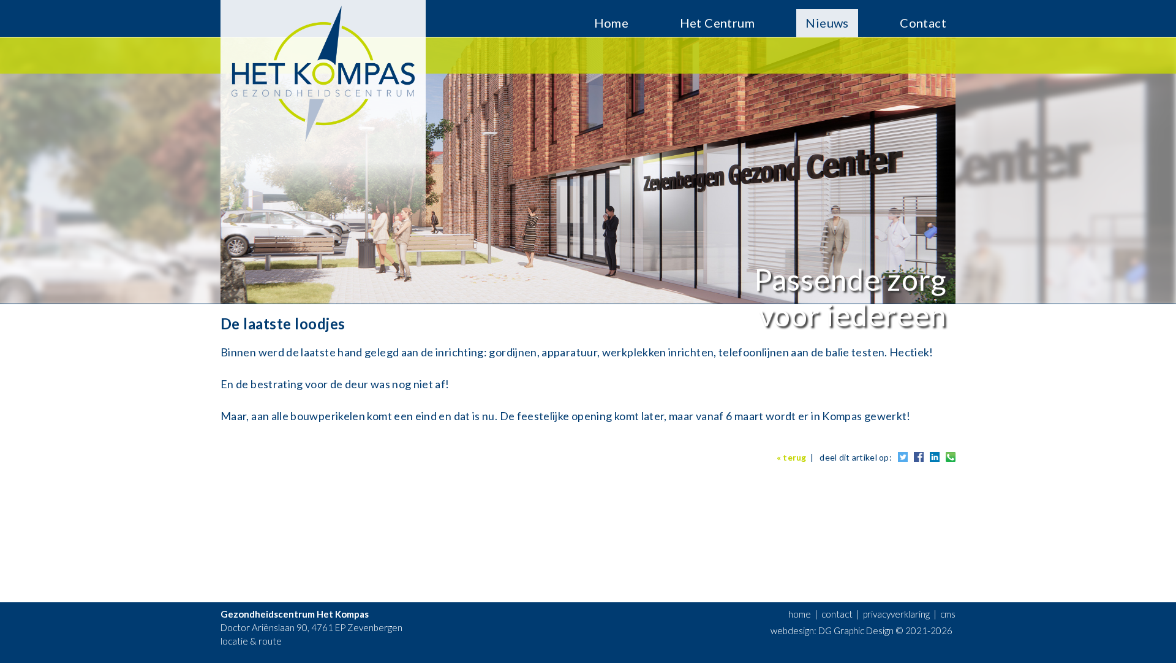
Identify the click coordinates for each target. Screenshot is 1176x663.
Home (611, 22)
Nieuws (826, 22)
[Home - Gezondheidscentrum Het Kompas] (323, 149)
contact (837, 613)
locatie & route (251, 640)
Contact (923, 22)
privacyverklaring (896, 613)
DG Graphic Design (856, 630)
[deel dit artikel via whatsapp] (951, 458)
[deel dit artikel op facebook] (919, 458)
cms (948, 613)
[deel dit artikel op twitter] (903, 458)
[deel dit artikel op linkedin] (935, 458)
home (799, 613)
